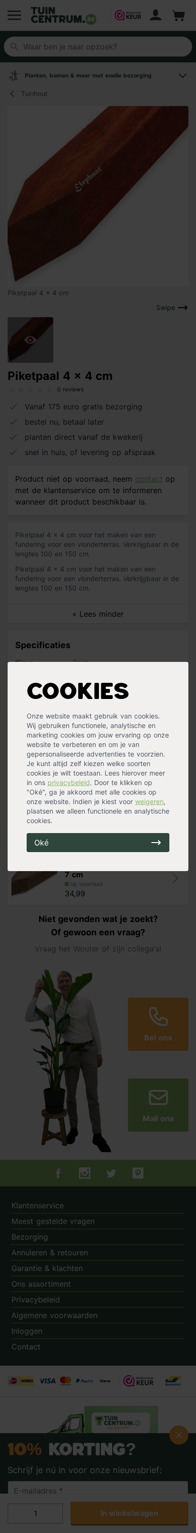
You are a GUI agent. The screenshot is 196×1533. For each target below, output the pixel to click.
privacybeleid (69, 782)
